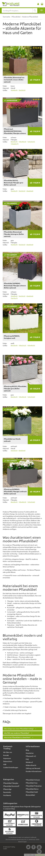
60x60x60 (29, 191)
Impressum (7, 758)
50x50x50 (22, 90)
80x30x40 (14, 142)
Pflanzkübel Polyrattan (34, 786)
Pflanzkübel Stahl (32, 792)
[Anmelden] (38, 3)
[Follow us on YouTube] (39, 847)
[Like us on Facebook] (33, 847)
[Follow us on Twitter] (28, 847)
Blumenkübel (30, 795)
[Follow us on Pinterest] (39, 852)
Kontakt (6, 755)
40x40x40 (14, 90)
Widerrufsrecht (31, 765)
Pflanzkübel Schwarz (33, 780)
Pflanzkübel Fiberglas (10, 783)
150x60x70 (14, 144)
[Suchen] (34, 10)
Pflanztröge (7, 789)
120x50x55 (31, 142)
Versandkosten (40, 855)
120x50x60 (31, 397)
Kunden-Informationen (34, 771)
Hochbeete (7, 795)
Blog (27, 750)
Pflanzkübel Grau (31, 783)
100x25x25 (22, 345)
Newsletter (30, 753)
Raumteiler (7, 792)
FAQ (27, 759)
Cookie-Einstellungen (10, 767)
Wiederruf (29, 762)
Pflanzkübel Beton (32, 789)
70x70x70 (14, 298)
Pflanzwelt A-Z (31, 756)
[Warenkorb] (42, 3)
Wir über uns (7, 752)
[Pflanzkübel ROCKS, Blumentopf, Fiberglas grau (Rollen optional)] (22, 164)
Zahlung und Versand (33, 768)
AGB (4, 764)
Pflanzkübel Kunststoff (11, 786)
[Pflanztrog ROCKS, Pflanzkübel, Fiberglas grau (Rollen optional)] (22, 369)
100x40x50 (22, 142)
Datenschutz (7, 761)
